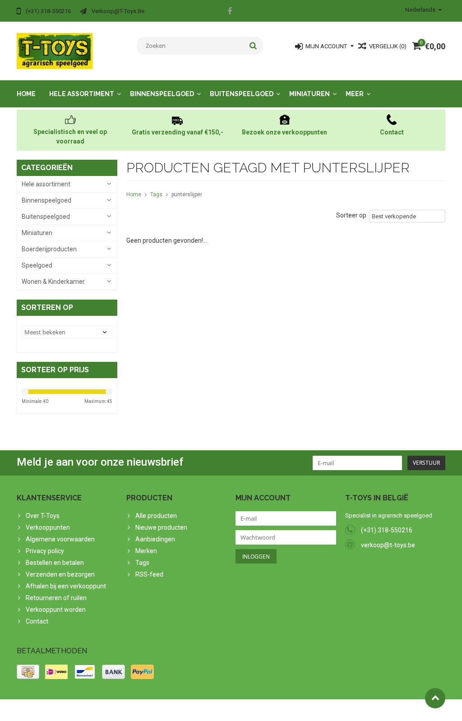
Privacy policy (45, 551)
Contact (37, 621)
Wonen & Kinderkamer (53, 281)
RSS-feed (149, 574)
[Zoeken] (253, 46)
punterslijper (186, 194)
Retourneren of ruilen (56, 597)
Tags (156, 194)
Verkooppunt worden (56, 609)
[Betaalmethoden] (28, 672)
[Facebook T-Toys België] (230, 12)
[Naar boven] (435, 698)
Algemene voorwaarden (60, 539)
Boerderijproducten (49, 249)
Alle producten (156, 515)
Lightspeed (195, 710)
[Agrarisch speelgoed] (55, 50)
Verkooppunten (48, 527)
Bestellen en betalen (55, 562)
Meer (355, 93)
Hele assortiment (81, 93)
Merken (146, 551)
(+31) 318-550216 (386, 530)
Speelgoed (37, 265)
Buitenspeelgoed (241, 93)
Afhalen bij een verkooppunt (66, 586)
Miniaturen (309, 93)
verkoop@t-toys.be (388, 545)
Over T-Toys (43, 515)
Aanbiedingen (155, 539)
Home (26, 93)
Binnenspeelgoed (162, 93)
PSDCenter (134, 710)
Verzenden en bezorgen (60, 574)
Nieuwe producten (161, 527)
